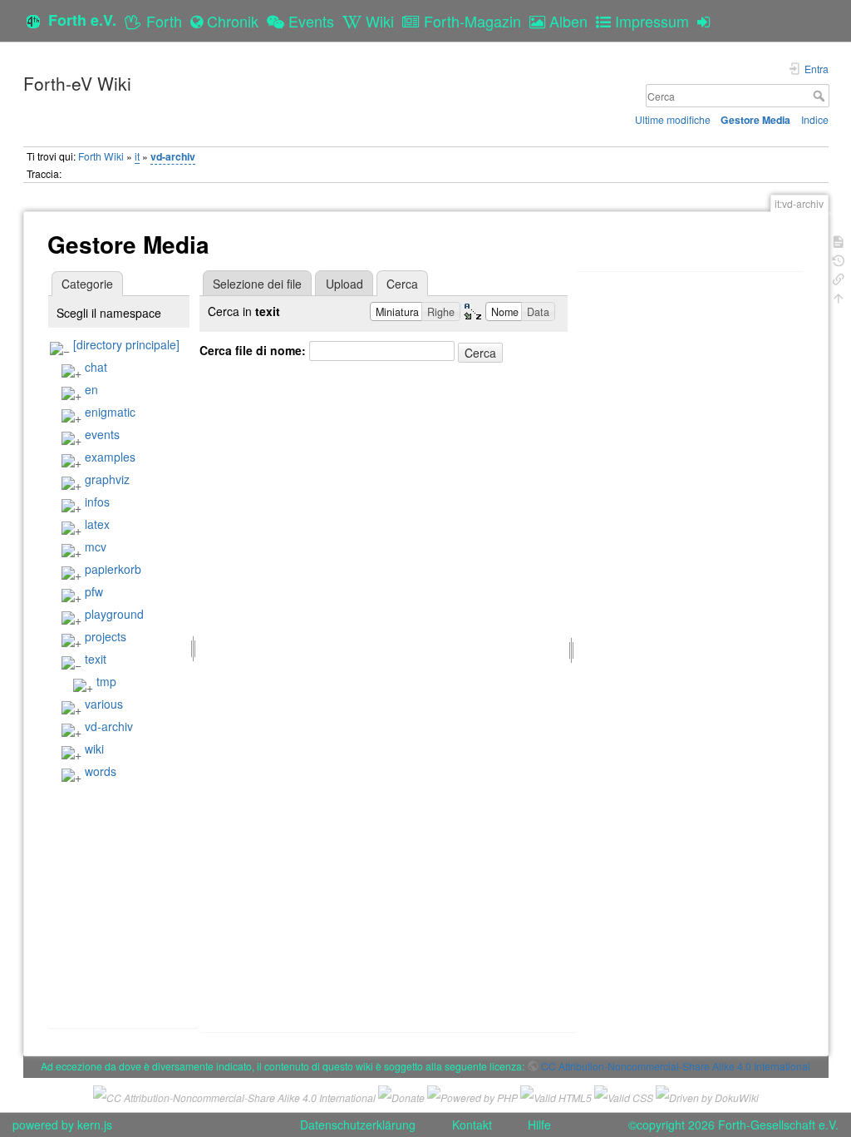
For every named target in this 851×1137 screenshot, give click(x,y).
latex (97, 524)
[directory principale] (126, 344)
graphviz (107, 479)
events (102, 434)
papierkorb (113, 569)
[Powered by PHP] (472, 1095)
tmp (106, 681)
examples (110, 456)
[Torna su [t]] (838, 296)
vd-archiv (172, 156)
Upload (344, 283)
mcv (95, 546)
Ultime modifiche (673, 119)
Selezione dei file (257, 283)
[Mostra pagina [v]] (838, 240)
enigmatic (110, 411)
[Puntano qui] (838, 277)
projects (105, 636)
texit (95, 658)
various (104, 703)
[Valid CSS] (623, 1095)
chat (96, 366)
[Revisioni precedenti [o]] (838, 259)
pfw (94, 591)
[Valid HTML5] (556, 1095)
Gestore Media (755, 119)
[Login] (707, 21)
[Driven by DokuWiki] (707, 1095)
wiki (94, 748)
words (100, 771)
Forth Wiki (101, 156)
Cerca (821, 95)
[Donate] (401, 1095)
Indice (815, 119)
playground (114, 614)
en (91, 389)
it (137, 156)
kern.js (94, 1124)
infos (97, 501)
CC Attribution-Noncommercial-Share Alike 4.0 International (675, 1066)
